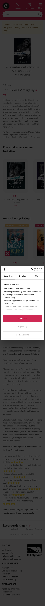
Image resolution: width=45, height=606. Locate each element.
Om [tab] (36, 276)
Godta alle (22, 318)
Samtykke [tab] (8, 276)
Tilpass (21, 327)
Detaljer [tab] (22, 276)
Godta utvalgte (22, 335)
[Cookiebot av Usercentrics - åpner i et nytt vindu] (31, 269)
